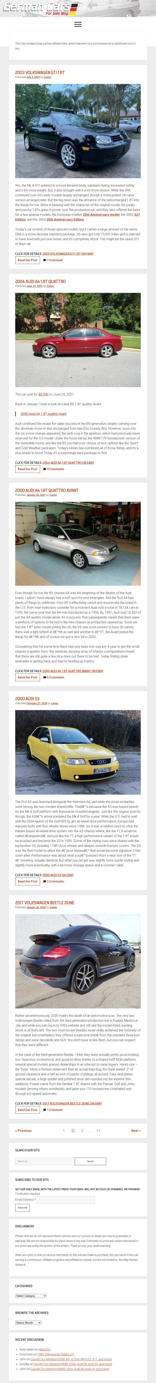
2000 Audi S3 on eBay (58, 875)
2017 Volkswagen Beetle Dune (44, 902)
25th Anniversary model (101, 215)
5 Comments (55, 677)
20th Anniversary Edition (65, 220)
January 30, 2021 (36, 495)
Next (134, 1131)
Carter (47, 77)
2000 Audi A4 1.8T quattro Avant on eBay (73, 671)
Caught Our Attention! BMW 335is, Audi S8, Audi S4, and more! (73, 1364)
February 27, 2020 (36, 703)
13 (98, 1131)
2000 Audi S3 (27, 698)
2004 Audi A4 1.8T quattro (40, 281)
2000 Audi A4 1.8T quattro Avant (44, 414)
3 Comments (55, 881)
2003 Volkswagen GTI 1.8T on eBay (68, 253)
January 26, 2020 (36, 907)
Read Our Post (29, 261)
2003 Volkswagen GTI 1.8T (40, 72)
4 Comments (55, 469)
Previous (25, 1131)
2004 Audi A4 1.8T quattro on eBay (68, 462)
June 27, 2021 (34, 286)
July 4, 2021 (33, 77)
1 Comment (55, 260)
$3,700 (43, 394)
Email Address (25, 1199)
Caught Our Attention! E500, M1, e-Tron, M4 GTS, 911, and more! (71, 1359)
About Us (45, 1349)
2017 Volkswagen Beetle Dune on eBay (72, 1103)
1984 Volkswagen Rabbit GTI (55, 1354)
